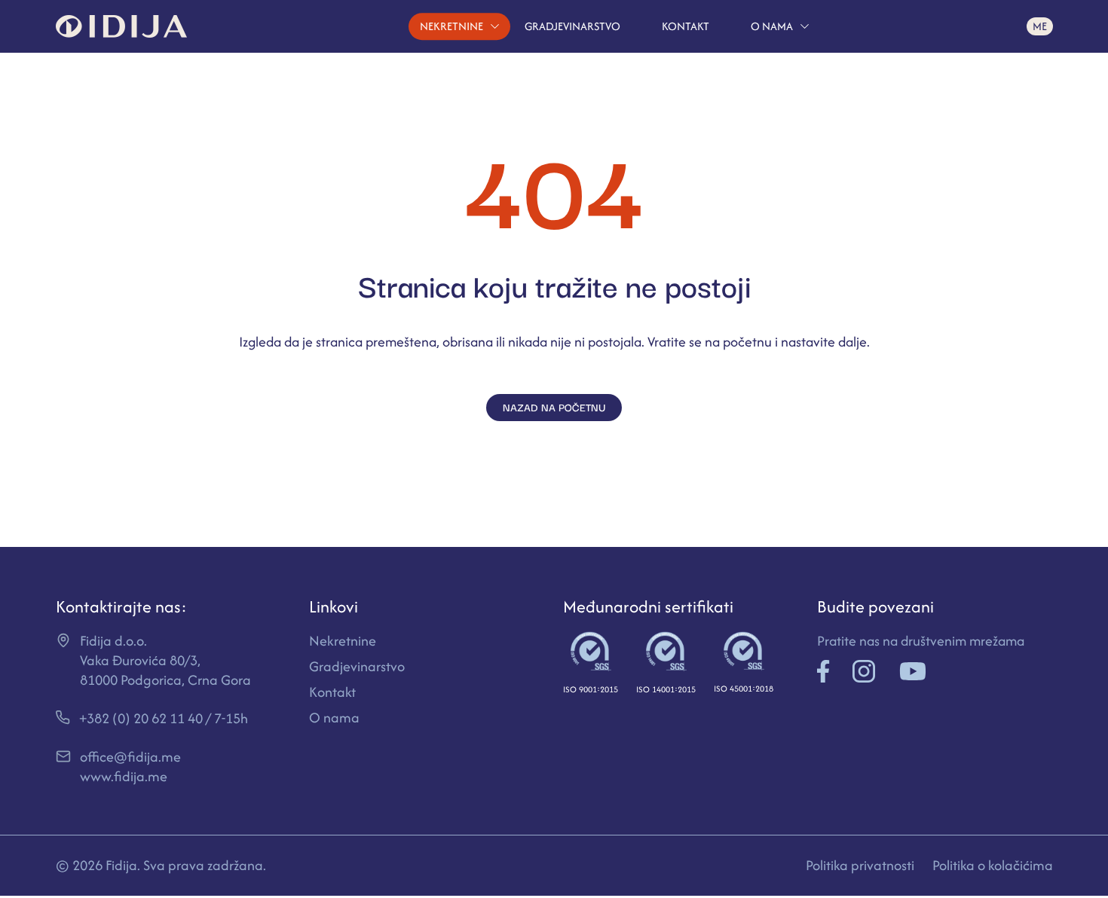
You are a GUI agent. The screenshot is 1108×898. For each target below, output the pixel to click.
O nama (772, 26)
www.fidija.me (123, 776)
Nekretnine (451, 26)
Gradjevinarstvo (572, 26)
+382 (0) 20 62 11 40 (141, 718)
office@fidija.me (130, 757)
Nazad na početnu (554, 407)
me (1040, 26)
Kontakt (685, 26)
